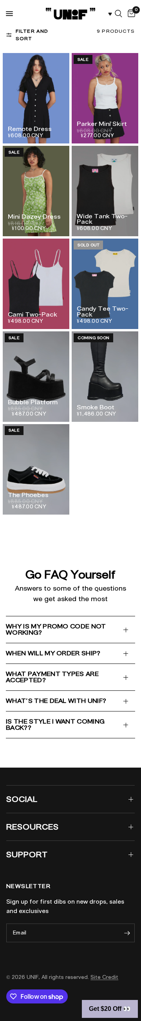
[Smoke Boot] (104, 376)
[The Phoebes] (36, 469)
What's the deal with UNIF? (56, 700)
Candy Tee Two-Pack (102, 311)
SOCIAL (22, 799)
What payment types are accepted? (52, 677)
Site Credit (104, 977)
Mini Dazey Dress (34, 216)
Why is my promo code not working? (56, 629)
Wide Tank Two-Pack (102, 219)
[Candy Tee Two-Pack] (104, 283)
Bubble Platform (33, 402)
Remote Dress (30, 129)
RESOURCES (32, 827)
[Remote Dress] (36, 98)
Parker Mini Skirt (102, 124)
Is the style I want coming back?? (55, 724)
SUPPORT (27, 854)
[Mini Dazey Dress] (36, 191)
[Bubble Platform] (36, 376)
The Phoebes (28, 495)
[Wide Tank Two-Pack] (104, 191)
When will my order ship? (53, 653)
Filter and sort (32, 34)
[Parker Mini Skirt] (104, 98)
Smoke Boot (95, 407)
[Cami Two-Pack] (36, 283)
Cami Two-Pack (32, 314)
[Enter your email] (127, 933)
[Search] (118, 13)
